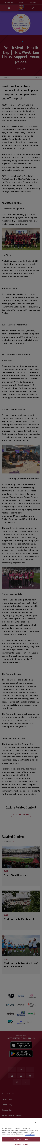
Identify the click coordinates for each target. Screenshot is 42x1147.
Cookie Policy (30, 1135)
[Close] (35, 1122)
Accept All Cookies (21, 1139)
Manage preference (21, 1144)
